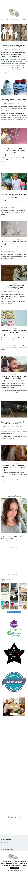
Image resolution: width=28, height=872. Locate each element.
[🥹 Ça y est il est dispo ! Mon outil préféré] (5, 596)
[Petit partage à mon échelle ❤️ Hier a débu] (14, 605)
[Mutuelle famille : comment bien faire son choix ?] (14, 32)
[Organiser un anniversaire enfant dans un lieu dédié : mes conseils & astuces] (14, 181)
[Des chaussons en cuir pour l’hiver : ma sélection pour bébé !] (14, 409)
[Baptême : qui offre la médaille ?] (14, 228)
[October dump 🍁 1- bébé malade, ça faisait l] (5, 587)
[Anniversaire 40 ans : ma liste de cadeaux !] (14, 318)
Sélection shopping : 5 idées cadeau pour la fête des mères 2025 (14, 150)
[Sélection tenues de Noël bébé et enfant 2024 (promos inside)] (14, 452)
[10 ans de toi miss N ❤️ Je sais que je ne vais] (14, 596)
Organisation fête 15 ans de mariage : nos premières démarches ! (14, 287)
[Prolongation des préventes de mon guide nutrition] (23, 605)
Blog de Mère (11, 49)
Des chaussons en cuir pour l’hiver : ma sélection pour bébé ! (14, 423)
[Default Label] (11, 842)
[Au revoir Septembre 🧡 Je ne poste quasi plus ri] (14, 587)
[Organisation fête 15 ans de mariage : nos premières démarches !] (14, 272)
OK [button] (11, 867)
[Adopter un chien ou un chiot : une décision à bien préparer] (14, 363)
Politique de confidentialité (7, 849)
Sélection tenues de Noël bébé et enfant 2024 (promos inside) (14, 466)
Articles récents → (21, 489)
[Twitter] (5, 842)
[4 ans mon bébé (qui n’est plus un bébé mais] (23, 596)
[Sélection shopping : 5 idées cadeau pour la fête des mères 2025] (14, 136)
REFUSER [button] (16, 867)
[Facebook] (1, 842)
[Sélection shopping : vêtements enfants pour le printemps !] (14, 86)
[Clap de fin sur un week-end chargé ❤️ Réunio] (5, 605)
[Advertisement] (12, 559)
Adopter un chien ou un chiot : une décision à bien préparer (14, 377)
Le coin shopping (14, 97)
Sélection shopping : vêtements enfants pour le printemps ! (14, 100)
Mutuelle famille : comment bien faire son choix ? (14, 46)
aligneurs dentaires (21, 65)
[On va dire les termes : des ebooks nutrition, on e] (23, 587)
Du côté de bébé (10, 239)
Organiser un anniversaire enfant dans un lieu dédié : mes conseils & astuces (14, 196)
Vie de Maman (14, 43)
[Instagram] (8, 842)
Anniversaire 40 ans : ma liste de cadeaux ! (14, 331)
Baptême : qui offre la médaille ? (14, 242)
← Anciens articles (6, 489)
